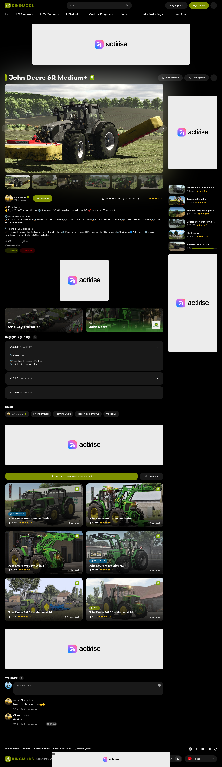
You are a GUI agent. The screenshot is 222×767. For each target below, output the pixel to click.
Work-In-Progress (100, 14)
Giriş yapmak (176, 5)
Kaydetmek (172, 77)
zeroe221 (18, 700)
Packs (124, 14)
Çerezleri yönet (83, 748)
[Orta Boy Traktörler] (74, 326)
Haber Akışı (179, 14)
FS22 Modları (48, 14)
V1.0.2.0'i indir (73, 476)
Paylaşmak (199, 77)
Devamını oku (12, 245)
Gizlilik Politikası (62, 748)
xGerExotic (20, 197)
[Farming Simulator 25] (92, 77)
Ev (6, 14)
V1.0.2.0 (21, 347)
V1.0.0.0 (21, 392)
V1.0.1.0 (21, 378)
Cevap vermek (31, 709)
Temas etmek (12, 748)
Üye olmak (199, 5)
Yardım (26, 748)
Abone (45, 198)
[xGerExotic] (9, 198)
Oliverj (17, 715)
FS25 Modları (22, 14)
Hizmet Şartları (42, 748)
